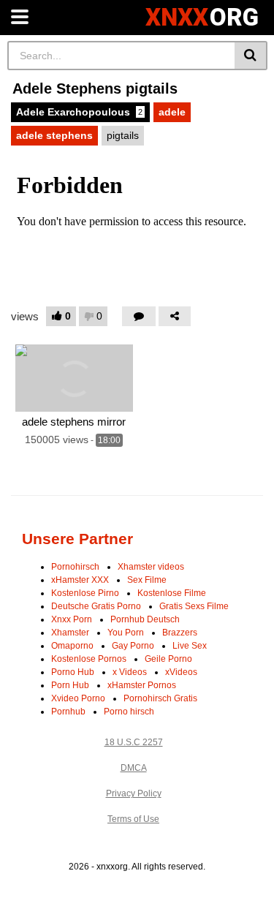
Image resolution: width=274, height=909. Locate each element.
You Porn (125, 632)
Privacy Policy (133, 793)
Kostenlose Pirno (85, 593)
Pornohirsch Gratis (160, 698)
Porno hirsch (129, 711)
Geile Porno (168, 659)
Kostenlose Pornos (88, 659)
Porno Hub (72, 672)
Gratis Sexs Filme (194, 606)
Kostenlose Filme (171, 593)
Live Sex (189, 646)
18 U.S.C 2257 (133, 742)
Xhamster (70, 632)
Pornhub (68, 711)
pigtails (123, 135)
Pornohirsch (75, 567)
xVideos (181, 672)
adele (172, 112)
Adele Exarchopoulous (79, 112)
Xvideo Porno (78, 698)
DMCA (134, 768)
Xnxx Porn (71, 619)
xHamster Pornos (141, 685)
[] (251, 55)
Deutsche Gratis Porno (96, 606)
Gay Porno (133, 646)
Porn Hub (70, 685)
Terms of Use (133, 819)
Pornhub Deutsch (145, 619)
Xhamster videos (151, 567)
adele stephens (54, 135)
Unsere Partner (77, 538)
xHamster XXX (80, 580)
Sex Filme (147, 580)
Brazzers (179, 632)
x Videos (130, 672)
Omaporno (72, 646)
